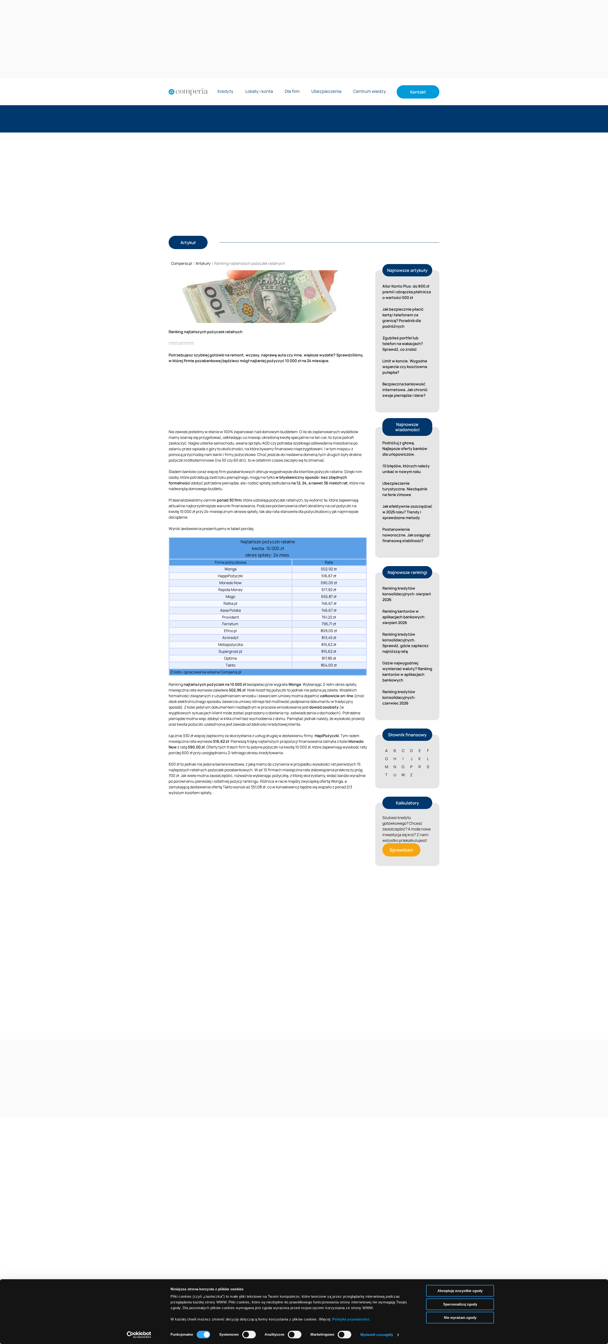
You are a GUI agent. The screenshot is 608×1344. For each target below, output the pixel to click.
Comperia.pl (181, 263)
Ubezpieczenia (326, 91)
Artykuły (203, 263)
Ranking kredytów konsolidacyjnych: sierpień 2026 (406, 594)
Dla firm (292, 91)
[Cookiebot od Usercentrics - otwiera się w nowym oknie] (139, 1334)
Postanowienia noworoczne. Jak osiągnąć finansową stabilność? (406, 535)
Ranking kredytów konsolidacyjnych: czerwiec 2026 (398, 697)
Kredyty (225, 91)
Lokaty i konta (259, 91)
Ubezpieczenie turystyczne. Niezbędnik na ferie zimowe (404, 489)
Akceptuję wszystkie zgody (460, 1291)
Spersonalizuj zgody (460, 1304)
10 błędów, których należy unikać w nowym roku (406, 468)
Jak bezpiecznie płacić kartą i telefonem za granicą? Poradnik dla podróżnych (402, 318)
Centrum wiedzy (369, 91)
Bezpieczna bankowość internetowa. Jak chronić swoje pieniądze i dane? (405, 389)
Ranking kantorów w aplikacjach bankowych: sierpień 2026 (403, 617)
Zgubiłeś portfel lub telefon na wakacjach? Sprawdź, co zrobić (402, 343)
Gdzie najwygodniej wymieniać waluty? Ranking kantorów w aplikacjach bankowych (407, 671)
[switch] (249, 1334)
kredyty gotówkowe (181, 343)
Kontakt (418, 92)
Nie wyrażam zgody (460, 1318)
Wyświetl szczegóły (376, 1335)
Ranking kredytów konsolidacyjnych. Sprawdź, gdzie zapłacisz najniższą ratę (405, 643)
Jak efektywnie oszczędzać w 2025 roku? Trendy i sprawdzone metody (407, 512)
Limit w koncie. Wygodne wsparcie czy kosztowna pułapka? (404, 366)
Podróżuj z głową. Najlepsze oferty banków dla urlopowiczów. (404, 448)
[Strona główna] (188, 92)
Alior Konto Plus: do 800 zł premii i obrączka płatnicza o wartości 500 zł (406, 292)
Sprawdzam (401, 850)
